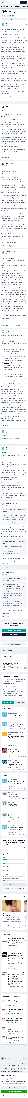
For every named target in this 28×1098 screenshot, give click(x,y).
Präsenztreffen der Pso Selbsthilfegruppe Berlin (12, 1001)
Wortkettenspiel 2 (13, 804)
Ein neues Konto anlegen (14, 630)
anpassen (23, 1081)
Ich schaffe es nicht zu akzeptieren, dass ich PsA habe (15, 764)
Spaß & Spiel (11, 792)
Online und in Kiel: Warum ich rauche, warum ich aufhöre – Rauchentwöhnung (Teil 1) (14, 1020)
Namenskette (12, 816)
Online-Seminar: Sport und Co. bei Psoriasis (15, 1028)
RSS (20, 1065)
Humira (21, 495)
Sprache (7, 1063)
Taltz (15, 295)
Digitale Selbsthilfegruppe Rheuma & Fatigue (15, 1010)
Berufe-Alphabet (13, 794)
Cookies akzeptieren (15, 1091)
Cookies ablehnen (14, 1088)
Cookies (14, 1065)
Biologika (10, 258)
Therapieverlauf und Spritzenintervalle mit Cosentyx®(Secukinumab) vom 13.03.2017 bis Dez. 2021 (16, 956)
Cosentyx (6, 363)
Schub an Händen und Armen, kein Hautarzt (11, 663)
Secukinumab (7, 586)
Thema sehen (14, 885)
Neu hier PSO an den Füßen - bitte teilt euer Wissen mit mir (16, 737)
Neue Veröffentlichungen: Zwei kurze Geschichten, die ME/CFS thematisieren (17, 940)
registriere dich (21, 888)
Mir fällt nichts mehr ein (15, 715)
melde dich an (9, 888)
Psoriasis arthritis (12, 749)
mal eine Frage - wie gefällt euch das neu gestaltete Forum (16, 829)
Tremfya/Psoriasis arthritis (15, 725)
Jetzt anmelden (14, 634)
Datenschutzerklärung (17, 1063)
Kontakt (8, 1065)
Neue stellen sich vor (13, 723)
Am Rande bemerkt (13, 779)
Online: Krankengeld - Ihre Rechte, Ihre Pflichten (15, 1037)
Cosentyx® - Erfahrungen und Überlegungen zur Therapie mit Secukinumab (16, 963)
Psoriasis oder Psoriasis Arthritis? (15, 752)
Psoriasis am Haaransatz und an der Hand (12, 914)
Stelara (9, 263)
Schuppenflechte (12, 713)
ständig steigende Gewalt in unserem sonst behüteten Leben (16, 783)
